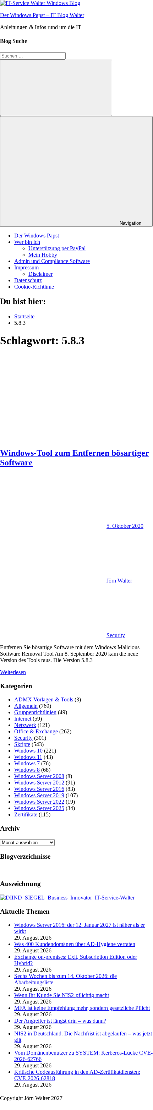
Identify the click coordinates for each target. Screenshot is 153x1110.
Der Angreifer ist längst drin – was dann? (60, 1021)
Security (115, 635)
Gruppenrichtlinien (35, 712)
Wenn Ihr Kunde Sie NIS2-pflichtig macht (61, 995)
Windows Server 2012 (39, 783)
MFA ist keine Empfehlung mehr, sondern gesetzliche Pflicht (82, 1008)
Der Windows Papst (36, 236)
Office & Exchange (36, 731)
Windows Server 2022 (39, 802)
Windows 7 (27, 763)
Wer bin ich (27, 242)
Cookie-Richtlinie (34, 287)
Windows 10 (28, 751)
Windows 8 (27, 770)
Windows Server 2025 (39, 808)
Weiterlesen (13, 672)
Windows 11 (28, 757)
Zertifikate (25, 814)
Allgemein (26, 706)
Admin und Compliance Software (52, 261)
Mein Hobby (42, 255)
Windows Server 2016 (39, 789)
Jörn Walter (119, 581)
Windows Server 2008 (39, 776)
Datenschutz (28, 280)
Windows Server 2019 (39, 795)
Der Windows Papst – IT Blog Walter (42, 15)
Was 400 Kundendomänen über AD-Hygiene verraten (74, 944)
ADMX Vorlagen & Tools (43, 699)
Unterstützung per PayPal (57, 248)
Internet (22, 719)
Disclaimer (40, 274)
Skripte (22, 744)
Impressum (26, 267)
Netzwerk (25, 725)
